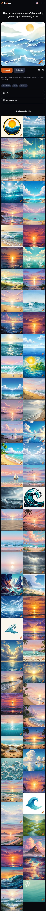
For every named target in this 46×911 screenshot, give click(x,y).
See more (5, 79)
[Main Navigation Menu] (42, 3)
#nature (23, 86)
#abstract (6, 86)
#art (15, 86)
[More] (35, 70)
